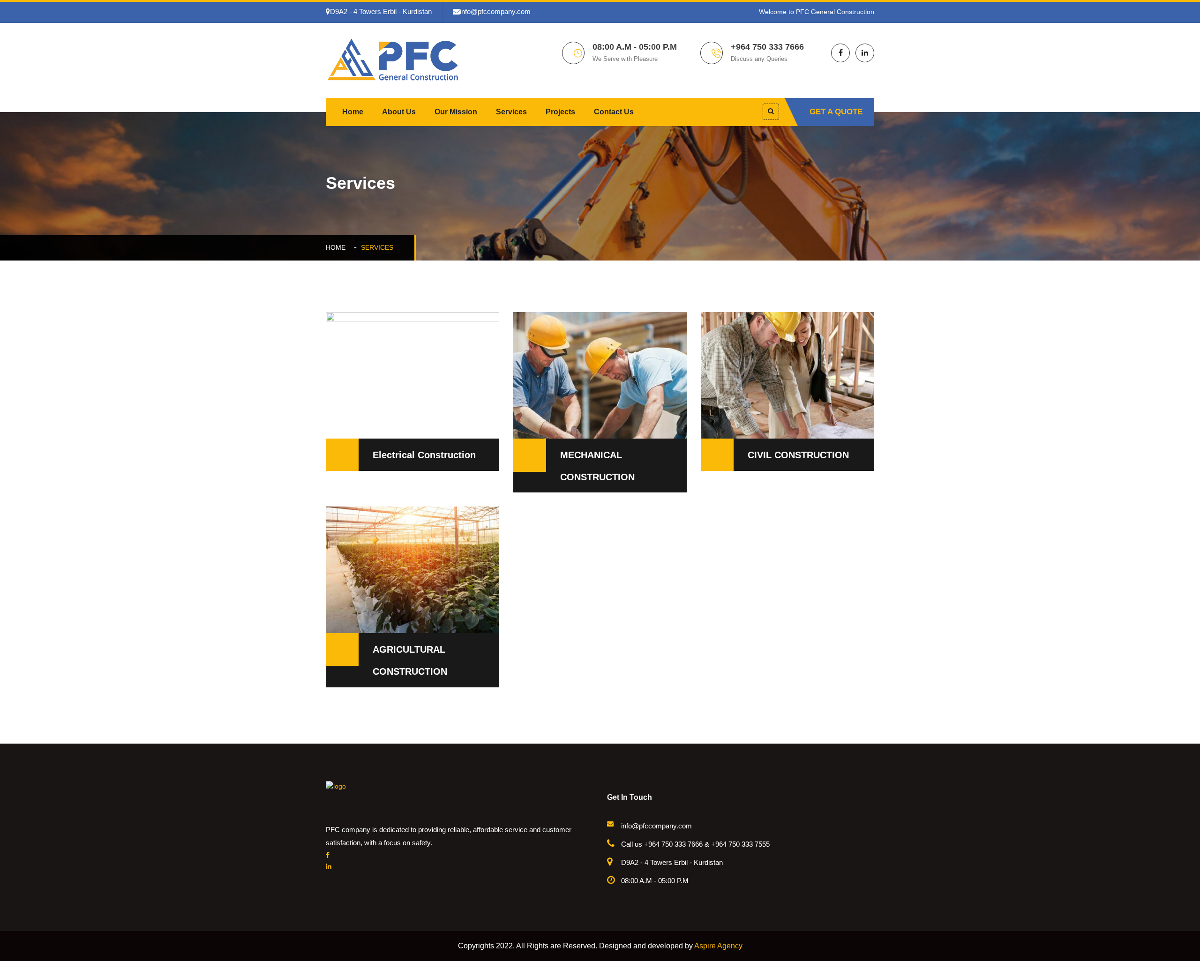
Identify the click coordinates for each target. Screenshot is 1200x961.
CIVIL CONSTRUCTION (798, 455)
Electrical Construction (424, 455)
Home (352, 112)
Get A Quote (836, 111)
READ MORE (361, 348)
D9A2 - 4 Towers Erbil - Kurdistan (381, 11)
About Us (399, 112)
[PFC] (393, 58)
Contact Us (614, 112)
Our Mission (456, 112)
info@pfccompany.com (495, 11)
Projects (560, 112)
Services (511, 112)
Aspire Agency (718, 946)
